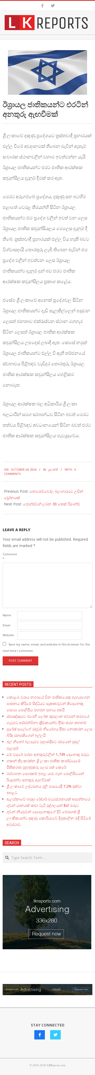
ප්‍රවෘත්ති (53, 469)
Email (6, 625)
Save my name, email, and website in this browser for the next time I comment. (46, 647)
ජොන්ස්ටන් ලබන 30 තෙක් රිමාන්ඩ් (51, 503)
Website (8, 635)
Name (7, 615)
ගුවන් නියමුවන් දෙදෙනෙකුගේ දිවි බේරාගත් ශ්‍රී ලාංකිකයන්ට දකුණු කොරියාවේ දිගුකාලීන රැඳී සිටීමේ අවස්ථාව (49, 818)
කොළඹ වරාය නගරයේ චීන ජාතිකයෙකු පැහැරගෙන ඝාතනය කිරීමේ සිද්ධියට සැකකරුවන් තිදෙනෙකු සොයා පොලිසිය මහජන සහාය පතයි (48, 703)
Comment (9, 556)
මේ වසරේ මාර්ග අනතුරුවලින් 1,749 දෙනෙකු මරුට (48, 754)
